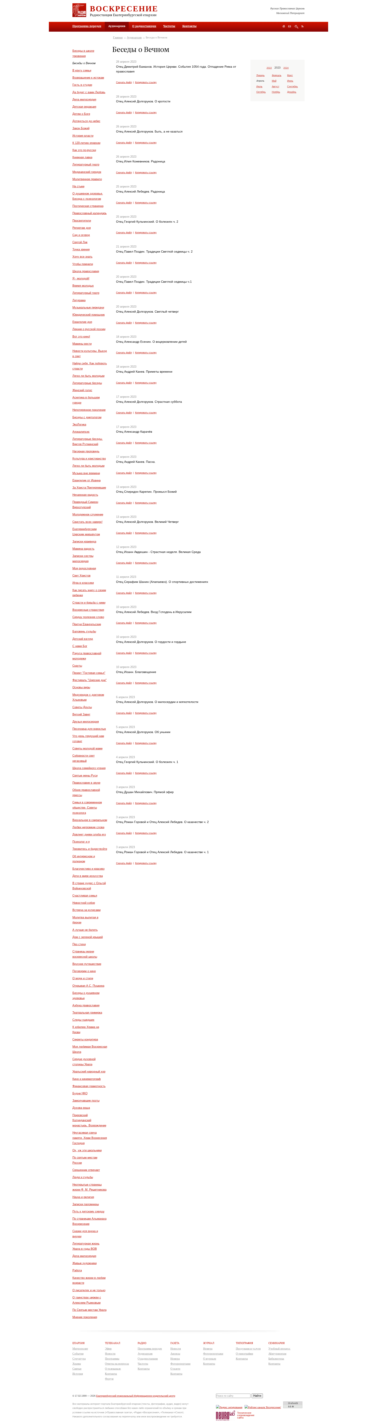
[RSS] (302, 26)
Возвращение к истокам (88, 77)
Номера (175, 1358)
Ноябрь (276, 92)
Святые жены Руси (85, 775)
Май (274, 80)
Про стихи (79, 944)
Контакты (189, 26)
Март (290, 75)
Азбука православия (85, 1005)
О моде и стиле (82, 978)
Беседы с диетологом (86, 417)
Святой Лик (79, 242)
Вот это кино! (81, 336)
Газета (174, 1343)
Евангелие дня (82, 322)
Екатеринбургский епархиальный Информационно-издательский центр (135, 1395)
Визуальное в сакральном (89, 820)
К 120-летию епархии (86, 143)
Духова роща (81, 1107)
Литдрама (79, 300)
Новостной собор (83, 902)
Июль (259, 86)
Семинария (276, 1343)
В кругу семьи (81, 70)
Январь (260, 75)
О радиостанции (144, 26)
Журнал (208, 1343)
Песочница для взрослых (89, 728)
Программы (112, 1358)
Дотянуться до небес (86, 121)
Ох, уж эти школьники (87, 1150)
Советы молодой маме (87, 748)
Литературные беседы (87, 383)
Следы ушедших (83, 1019)
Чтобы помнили (82, 264)
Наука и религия (83, 1197)
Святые (77, 1368)
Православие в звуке (86, 782)
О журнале (209, 1358)
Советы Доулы (82, 707)
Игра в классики (83, 582)
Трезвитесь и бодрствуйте (89, 848)
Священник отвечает (86, 1170)
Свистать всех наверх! (87, 521)
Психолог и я (81, 841)
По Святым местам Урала (89, 1310)
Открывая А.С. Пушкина (88, 985)
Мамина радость (83, 548)
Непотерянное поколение (89, 409)
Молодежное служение (87, 514)
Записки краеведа (84, 541)
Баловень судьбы (84, 631)
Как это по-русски (84, 150)
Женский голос (82, 390)
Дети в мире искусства (87, 876)
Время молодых (83, 285)
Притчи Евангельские (86, 624)
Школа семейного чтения (89, 768)
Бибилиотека (276, 1358)
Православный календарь (89, 213)
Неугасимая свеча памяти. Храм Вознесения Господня (89, 1138)
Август (275, 86)
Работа (77, 1270)
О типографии (244, 1353)
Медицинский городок (86, 172)
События (78, 1353)
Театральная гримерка (87, 1012)
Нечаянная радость (85, 494)
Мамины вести (82, 343)
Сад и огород (81, 235)
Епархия (78, 1343)
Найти (257, 1395)
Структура (79, 1358)
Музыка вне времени (86, 473)
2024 (286, 68)
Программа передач (86, 26)
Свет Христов (81, 575)
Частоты (169, 26)
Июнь (290, 80)
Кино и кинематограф (86, 1079)
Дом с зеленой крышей (87, 937)
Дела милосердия (84, 99)
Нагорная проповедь (85, 451)
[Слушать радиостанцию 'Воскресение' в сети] (263, 1407)
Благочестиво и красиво (88, 868)
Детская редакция (84, 106)
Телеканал (112, 1343)
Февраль (276, 75)
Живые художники (84, 1263)
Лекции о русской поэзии (88, 329)
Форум (109, 1378)
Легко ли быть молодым (88, 375)
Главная (118, 37)
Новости (110, 1353)
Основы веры (81, 687)
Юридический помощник (88, 314)
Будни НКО (79, 1093)
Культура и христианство (89, 458)
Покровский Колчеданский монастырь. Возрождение (89, 1120)
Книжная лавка (82, 157)
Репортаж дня (81, 227)
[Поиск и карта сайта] (296, 26)
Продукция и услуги (248, 1348)
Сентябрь (292, 86)
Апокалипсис (81, 431)
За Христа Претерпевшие (89, 487)
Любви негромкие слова (88, 827)
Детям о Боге (81, 113)
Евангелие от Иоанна (86, 480)
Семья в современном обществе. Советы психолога (87, 807)
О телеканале (113, 1368)
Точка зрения (81, 249)
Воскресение (124, 8)
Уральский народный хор (88, 1071)
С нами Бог (79, 646)
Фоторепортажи (180, 1363)
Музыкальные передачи (88, 307)
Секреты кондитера (85, 1039)
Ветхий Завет (81, 714)
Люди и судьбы (82, 1177)
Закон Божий (80, 128)
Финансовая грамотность (89, 1086)
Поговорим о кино (84, 971)
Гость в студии (82, 84)
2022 (269, 68)
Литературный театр (85, 164)
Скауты (77, 665)
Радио (142, 1343)
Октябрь (261, 92)
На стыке (78, 186)
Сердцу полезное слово (88, 617)
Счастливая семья (84, 895)
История (77, 1373)
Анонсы (175, 1353)
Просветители (81, 220)
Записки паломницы (85, 1204)
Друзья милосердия (85, 721)
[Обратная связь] (289, 26)
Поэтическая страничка (87, 206)
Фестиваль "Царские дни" (89, 680)
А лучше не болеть (85, 929)
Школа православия (85, 271)
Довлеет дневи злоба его (89, 834)
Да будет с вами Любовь (88, 92)
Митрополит (80, 1348)
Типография (244, 1343)
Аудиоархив (134, 37)
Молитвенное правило (87, 179)
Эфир (108, 1348)
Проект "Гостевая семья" (88, 673)
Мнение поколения (84, 1317)
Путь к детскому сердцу (88, 1211)
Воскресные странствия (88, 609)
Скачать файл (124, 82)
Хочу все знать (82, 256)
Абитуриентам (277, 1353)
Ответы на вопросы (117, 1363)
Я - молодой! (80, 278)
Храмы (76, 1363)
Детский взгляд (82, 638)
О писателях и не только (88, 1290)
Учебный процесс (279, 1348)
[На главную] (284, 26)
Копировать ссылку (146, 82)
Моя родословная (84, 568)
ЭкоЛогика (79, 424)
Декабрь (291, 92)
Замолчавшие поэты (85, 1100)
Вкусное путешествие (86, 964)
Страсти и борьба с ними (88, 602)
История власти (82, 135)
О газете (175, 1368)
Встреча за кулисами (86, 910)
